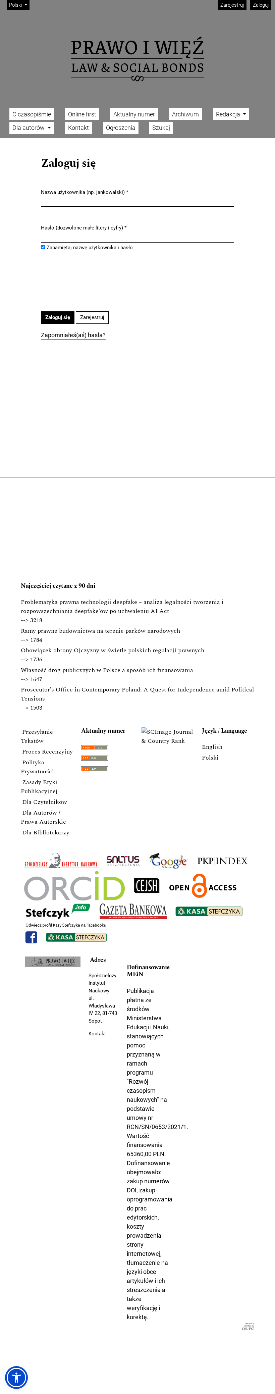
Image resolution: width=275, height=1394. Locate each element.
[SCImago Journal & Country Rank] (168, 736)
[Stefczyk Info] (57, 911)
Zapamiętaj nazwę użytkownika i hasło (90, 248)
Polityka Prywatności (37, 767)
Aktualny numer (134, 114)
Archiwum (185, 114)
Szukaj (161, 127)
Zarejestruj (232, 5)
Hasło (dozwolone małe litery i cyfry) (83, 227)
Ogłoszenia (120, 127)
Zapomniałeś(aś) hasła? (73, 335)
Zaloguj (261, 5)
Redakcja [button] (228, 114)
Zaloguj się (57, 317)
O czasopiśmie (31, 114)
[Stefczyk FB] (66, 933)
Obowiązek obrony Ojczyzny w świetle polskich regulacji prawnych (112, 650)
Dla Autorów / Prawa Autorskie (43, 817)
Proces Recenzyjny (47, 751)
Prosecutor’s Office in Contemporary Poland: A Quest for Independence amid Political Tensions (137, 694)
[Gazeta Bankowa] (133, 911)
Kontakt (78, 127)
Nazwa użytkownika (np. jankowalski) (84, 192)
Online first (82, 114)
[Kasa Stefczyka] (208, 911)
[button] (16, 1377)
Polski (210, 757)
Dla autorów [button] (29, 127)
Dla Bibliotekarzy (45, 832)
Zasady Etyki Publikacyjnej (39, 787)
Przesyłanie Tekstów (37, 736)
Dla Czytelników (44, 802)
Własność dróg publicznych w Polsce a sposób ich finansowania (107, 670)
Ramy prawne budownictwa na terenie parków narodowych (100, 630)
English (212, 747)
